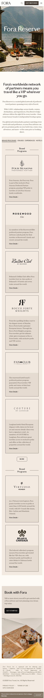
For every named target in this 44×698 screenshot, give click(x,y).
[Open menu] (41, 3)
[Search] (22, 3)
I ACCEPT (38, 695)
